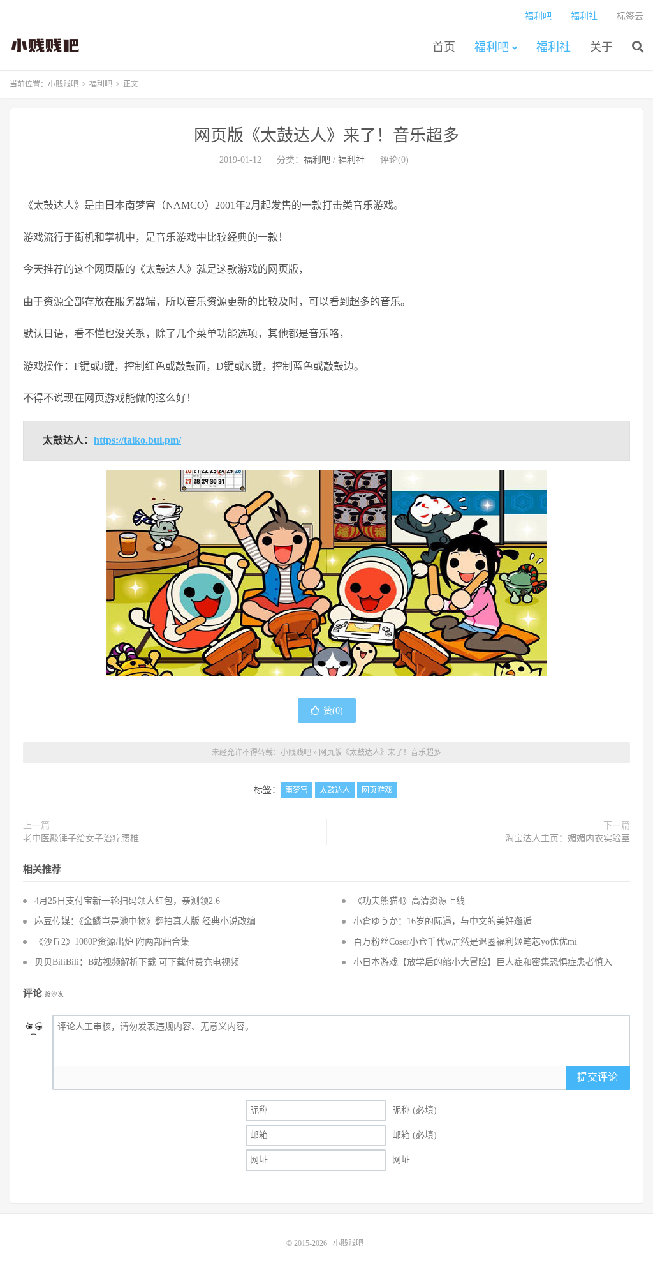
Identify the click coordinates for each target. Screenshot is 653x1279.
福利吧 (491, 47)
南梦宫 (296, 790)
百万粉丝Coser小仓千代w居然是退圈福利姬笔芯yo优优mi (465, 941)
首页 (443, 47)
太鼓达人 (334, 790)
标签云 (630, 16)
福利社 (553, 47)
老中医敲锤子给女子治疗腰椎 (81, 838)
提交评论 (597, 1077)
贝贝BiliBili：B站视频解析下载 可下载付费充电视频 (136, 962)
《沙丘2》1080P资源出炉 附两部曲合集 (111, 941)
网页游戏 (377, 790)
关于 (601, 47)
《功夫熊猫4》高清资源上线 (409, 901)
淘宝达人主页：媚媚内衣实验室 (567, 838)
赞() (333, 710)
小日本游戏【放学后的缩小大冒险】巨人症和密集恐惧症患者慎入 (482, 962)
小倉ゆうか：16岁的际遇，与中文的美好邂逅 (442, 921)
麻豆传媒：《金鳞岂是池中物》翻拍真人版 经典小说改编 (145, 921)
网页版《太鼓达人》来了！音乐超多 (326, 135)
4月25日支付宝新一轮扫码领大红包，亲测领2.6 (127, 901)
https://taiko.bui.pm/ (137, 440)
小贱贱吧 (46, 45)
